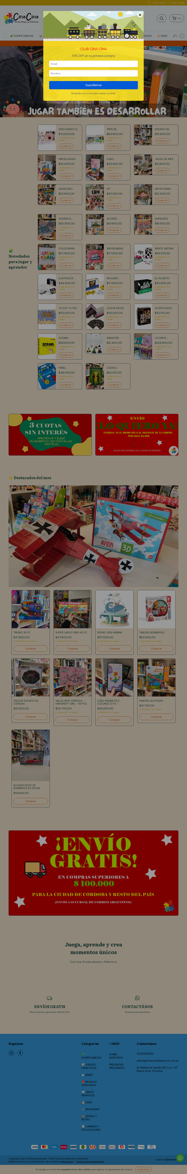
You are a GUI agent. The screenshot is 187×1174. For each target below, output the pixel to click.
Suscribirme (93, 85)
